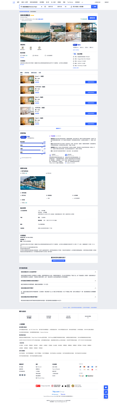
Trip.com (65, 307)
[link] (97, 2)
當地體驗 (42, 2)
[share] (106, 392)
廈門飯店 (80, 345)
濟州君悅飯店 (80, 329)
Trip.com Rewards (56, 369)
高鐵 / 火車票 (24, 2)
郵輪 (64, 2)
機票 (18, 2)
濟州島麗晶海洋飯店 (23, 329)
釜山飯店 (55, 345)
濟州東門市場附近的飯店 (72, 340)
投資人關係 (54, 366)
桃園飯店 (89, 345)
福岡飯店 (26, 348)
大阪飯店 (50, 345)
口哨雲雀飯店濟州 (53, 329)
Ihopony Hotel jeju (44, 332)
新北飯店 (84, 345)
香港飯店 (36, 348)
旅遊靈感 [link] (77, 2)
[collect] (106, 387)
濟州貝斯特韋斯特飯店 (24, 332)
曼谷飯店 (60, 345)
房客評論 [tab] (27, 72)
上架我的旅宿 (55, 373)
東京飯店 (36, 345)
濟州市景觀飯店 (45, 353)
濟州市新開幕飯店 (30, 353)
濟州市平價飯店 (38, 353)
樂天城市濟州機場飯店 (43, 329)
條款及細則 (38, 373)
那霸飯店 (70, 345)
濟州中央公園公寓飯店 (89, 329)
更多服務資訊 (22, 371)
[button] (82, 2)
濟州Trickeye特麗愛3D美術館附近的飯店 (56, 337)
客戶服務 (21, 366)
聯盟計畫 (54, 371)
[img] (35, 32)
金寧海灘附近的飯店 (45, 340)
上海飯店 (41, 345)
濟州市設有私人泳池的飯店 (55, 353)
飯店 (69, 307)
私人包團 (53, 2)
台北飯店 (21, 345)
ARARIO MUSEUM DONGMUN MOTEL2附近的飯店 (29, 340)
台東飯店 (21, 348)
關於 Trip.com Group (40, 378)
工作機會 (38, 371)
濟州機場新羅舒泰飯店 (34, 332)
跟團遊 (59, 2)
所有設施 (22, 57)
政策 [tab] (40, 72)
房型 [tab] (21, 72)
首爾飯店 (65, 345)
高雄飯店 (31, 345)
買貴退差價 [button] (84, 19)
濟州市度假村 (22, 353)
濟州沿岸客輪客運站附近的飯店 (84, 337)
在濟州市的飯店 (86, 307)
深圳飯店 (41, 348)
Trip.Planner (70, 2)
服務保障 (21, 369)
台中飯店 (26, 345)
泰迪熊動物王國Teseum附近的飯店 (58, 340)
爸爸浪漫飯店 (25, 15)
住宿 (14, 2)
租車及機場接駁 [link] (34, 2)
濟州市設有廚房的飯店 (24, 355)
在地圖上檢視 (76, 67)
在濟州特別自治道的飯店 (76, 307)
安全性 (53, 375)
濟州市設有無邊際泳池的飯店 (36, 355)
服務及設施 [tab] (34, 72)
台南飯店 (45, 345)
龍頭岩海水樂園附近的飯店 (25, 337)
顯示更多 (22, 64)
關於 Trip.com (39, 366)
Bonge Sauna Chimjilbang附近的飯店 (39, 337)
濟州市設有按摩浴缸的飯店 (68, 353)
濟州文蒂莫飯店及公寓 (63, 329)
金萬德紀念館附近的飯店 (71, 337)
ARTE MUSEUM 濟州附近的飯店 (85, 340)
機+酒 (47, 2)
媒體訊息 (38, 369)
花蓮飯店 (31, 348)
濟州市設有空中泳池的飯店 (80, 353)
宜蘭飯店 (75, 345)
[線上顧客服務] (106, 397)
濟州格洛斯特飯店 (72, 329)
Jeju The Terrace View (33, 329)
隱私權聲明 (38, 375)
